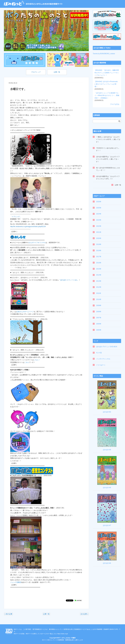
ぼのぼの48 (107, 487)
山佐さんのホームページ (25, 311)
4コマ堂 (99, 353)
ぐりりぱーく (101, 365)
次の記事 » (84, 614)
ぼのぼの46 (107, 563)
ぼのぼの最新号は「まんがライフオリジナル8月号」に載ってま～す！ (108, 159)
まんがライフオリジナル (37, 242)
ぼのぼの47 (107, 525)
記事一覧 (57, 72)
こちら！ (37, 360)
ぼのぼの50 (107, 412)
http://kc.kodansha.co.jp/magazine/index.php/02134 (28, 226)
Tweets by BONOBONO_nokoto (104, 53)
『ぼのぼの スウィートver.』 (69, 280)
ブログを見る (114, 104)
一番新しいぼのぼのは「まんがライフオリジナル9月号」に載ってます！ (108, 139)
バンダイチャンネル (103, 359)
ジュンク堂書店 (15, 582)
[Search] (119, 121)
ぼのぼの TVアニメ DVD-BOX (106, 346)
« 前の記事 (8, 614)
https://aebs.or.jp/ (62, 633)
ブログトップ (36, 72)
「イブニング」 (15, 216)
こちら (26, 362)
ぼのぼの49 (107, 450)
